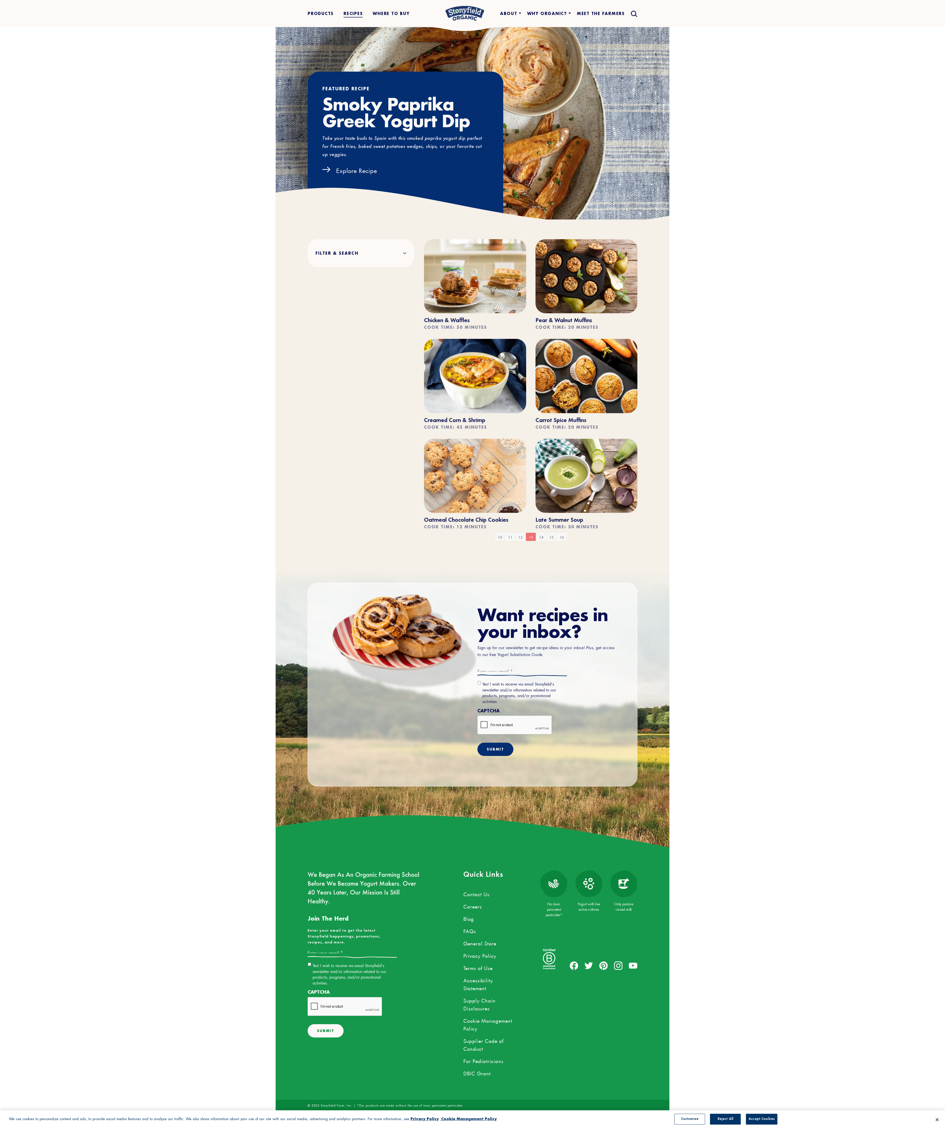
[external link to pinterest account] (603, 965)
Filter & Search (337, 253)
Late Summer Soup (559, 520)
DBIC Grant (477, 1072)
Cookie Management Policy (487, 1024)
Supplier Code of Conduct (483, 1044)
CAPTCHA (488, 710)
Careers (472, 905)
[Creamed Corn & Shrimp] (475, 410)
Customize (689, 1119)
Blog (468, 918)
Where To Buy (391, 13)
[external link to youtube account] (633, 966)
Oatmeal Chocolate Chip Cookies (466, 520)
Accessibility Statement (478, 983)
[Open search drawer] (633, 13)
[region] (472, 1119)
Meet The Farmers (601, 13)
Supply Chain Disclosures (479, 1003)
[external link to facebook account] (574, 965)
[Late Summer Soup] (586, 510)
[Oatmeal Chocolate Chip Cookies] (475, 510)
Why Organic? (547, 13)
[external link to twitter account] (588, 965)
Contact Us (476, 893)
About (508, 13)
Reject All (725, 1119)
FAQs (469, 930)
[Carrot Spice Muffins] (586, 410)
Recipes (353, 13)
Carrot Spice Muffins (561, 420)
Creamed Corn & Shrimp (454, 420)
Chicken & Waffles (447, 321)
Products (321, 13)
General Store (479, 942)
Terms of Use (478, 967)
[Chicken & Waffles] (475, 311)
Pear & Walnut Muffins (564, 321)
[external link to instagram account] (618, 965)
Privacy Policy (479, 955)
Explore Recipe (356, 170)
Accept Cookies (762, 1119)
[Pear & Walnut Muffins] (586, 311)
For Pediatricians (483, 1060)
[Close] (937, 1119)
